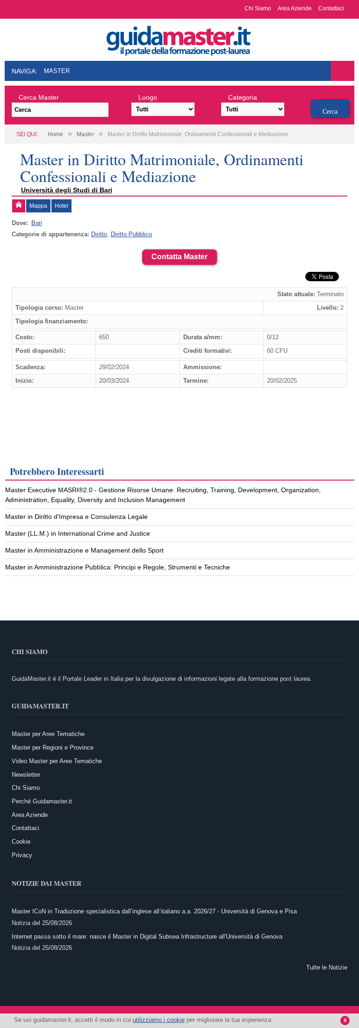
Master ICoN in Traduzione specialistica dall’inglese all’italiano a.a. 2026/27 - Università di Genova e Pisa (154, 911)
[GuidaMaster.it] (179, 38)
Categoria (242, 97)
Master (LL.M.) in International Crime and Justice (77, 533)
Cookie (21, 841)
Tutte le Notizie (326, 967)
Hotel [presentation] (61, 206)
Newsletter (26, 774)
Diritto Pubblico (131, 234)
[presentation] (18, 206)
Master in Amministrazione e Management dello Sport (84, 550)
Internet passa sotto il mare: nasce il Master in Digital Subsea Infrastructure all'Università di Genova (147, 936)
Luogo (147, 97)
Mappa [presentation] (38, 206)
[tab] (18, 205)
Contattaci (331, 8)
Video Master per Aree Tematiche (57, 761)
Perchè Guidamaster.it (42, 801)
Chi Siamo (257, 8)
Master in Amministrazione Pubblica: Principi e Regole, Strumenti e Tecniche (117, 567)
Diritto (99, 234)
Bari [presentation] (36, 222)
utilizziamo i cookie (159, 1019)
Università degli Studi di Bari (66, 190)
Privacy (22, 855)
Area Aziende (295, 8)
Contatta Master (179, 257)
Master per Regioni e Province (52, 747)
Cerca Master (39, 97)
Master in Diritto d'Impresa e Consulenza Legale (76, 516)
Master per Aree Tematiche (48, 733)
